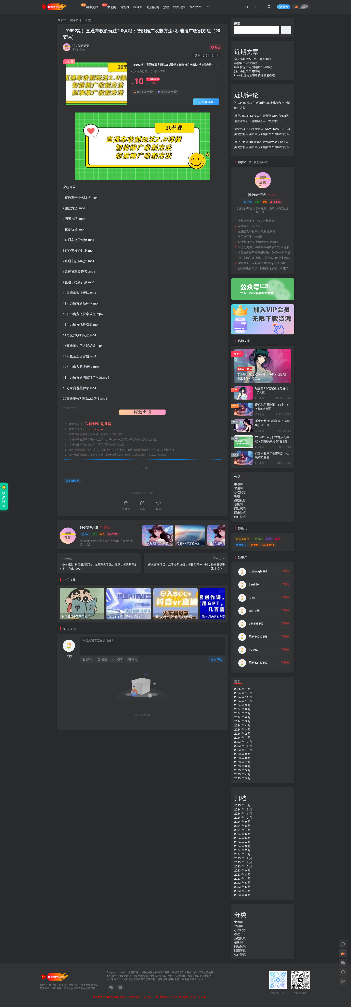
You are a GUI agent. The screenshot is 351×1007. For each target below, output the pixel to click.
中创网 (109, 6)
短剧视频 (153, 7)
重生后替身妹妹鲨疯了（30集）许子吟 (272, 423)
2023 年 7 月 (242, 762)
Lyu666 (254, 584)
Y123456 (240, 102)
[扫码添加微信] (343, 963)
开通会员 (303, 7)
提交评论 (216, 659)
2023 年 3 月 (242, 778)
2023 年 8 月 (242, 758)
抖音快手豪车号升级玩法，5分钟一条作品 (263, 252)
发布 (285, 7)
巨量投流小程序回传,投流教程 (253, 67)
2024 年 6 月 (242, 717)
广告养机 (257, 539)
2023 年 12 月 (243, 741)
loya (252, 597)
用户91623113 (243, 116)
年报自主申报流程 (245, 63)
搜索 (237, 23)
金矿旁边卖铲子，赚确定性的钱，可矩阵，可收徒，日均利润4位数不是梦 (264, 268)
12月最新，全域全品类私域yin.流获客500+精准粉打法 (264, 263)
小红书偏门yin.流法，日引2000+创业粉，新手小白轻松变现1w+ (264, 258)
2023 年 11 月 (243, 746)
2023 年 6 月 (242, 766)
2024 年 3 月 (242, 729)
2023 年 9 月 (242, 754)
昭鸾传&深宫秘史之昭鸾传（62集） (271, 390)
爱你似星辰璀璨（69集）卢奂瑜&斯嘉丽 (272, 406)
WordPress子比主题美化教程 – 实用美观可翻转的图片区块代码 (272, 441)
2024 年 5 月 (242, 721)
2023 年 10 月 (243, 750)
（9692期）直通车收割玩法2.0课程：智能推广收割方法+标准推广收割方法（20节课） (141, 33)
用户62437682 (258, 662)
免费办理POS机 (244, 129)
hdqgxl (254, 649)
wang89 (254, 610)
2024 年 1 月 (242, 737)
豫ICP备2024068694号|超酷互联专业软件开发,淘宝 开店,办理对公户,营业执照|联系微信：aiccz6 (149, 997)
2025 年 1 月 (242, 689)
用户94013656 (258, 636)
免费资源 (241, 545)
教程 (166, 7)
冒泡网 (124, 7)
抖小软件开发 (81, 45)
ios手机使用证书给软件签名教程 (254, 75)
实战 (269, 539)
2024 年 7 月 (242, 713)
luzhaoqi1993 (258, 571)
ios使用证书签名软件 (262, 545)
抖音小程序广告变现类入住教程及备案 (272, 455)
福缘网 (138, 7)
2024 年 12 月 (243, 693)
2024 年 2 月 (242, 733)
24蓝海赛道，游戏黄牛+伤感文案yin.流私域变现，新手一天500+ (264, 247)
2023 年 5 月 (242, 770)
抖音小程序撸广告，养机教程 (252, 59)
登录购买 (207, 102)
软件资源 (179, 7)
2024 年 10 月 (243, 701)
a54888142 (256, 623)
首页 (63, 20)
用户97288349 (243, 142)
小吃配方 (240, 492)
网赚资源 (89, 6)
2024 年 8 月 (242, 709)
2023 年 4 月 (242, 774)
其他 (277, 539)
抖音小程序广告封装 (247, 71)
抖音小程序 (242, 539)
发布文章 (195, 7)
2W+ (87, 534)
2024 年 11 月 (243, 697)
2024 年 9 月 (242, 705)
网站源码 (240, 508)
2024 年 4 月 (242, 725)
